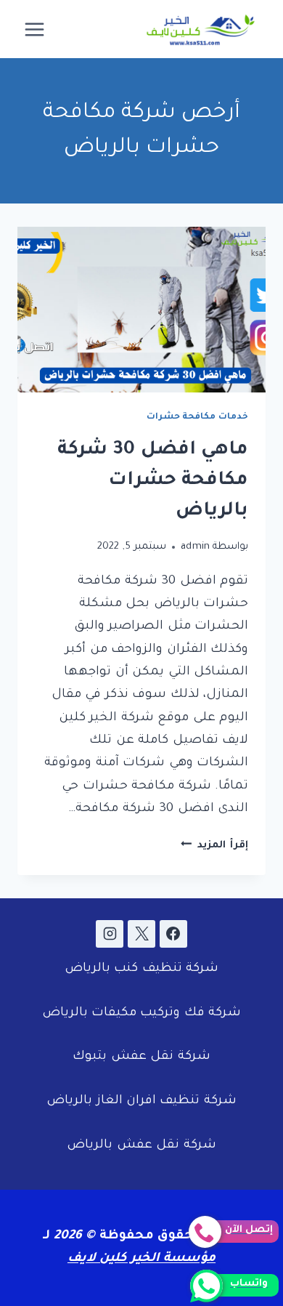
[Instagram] (109, 934)
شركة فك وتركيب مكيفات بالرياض (142, 1013)
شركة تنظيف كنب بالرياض (141, 969)
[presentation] (141, 309)
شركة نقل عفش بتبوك (141, 1057)
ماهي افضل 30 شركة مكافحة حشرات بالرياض (152, 481)
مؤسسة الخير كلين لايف (141, 1259)
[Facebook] (173, 934)
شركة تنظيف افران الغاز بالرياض (141, 1101)
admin (195, 546)
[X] (141, 934)
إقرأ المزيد (214, 845)
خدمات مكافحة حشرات (197, 417)
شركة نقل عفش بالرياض (141, 1146)
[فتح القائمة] (34, 29)
